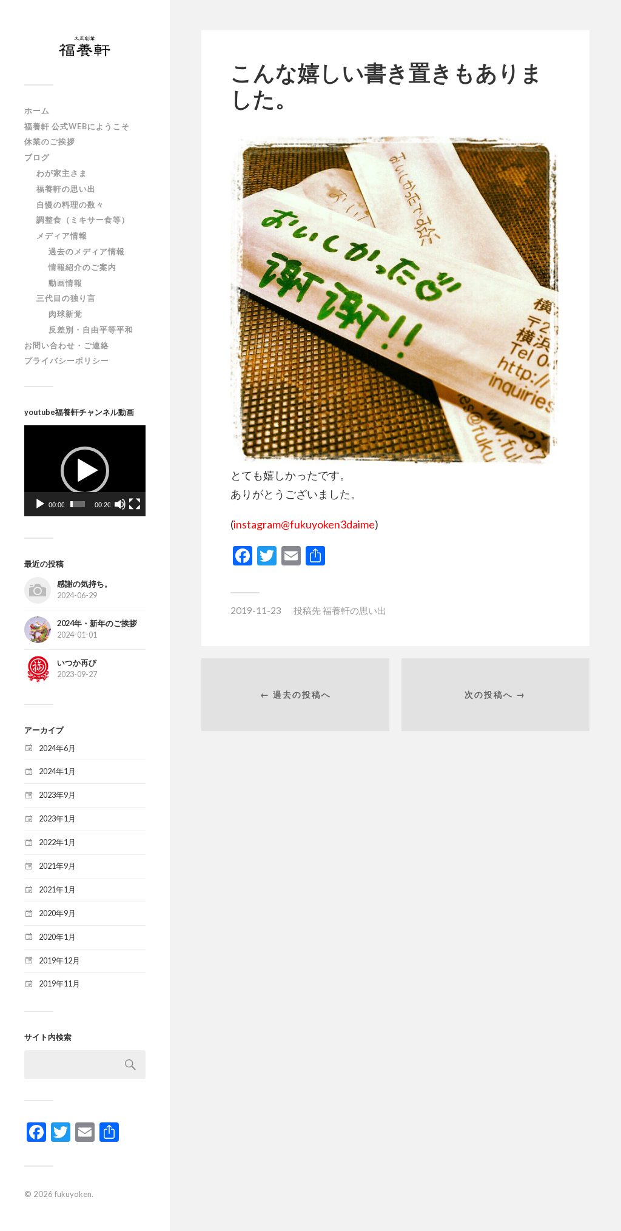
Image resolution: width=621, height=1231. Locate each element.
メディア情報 (61, 235)
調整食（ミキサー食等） (83, 219)
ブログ (37, 157)
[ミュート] (120, 504)
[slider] (77, 504)
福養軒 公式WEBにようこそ (77, 126)
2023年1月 (57, 818)
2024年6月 (57, 748)
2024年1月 (57, 771)
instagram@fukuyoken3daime (304, 524)
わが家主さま (61, 173)
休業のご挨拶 (49, 141)
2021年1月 (57, 889)
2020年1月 (57, 937)
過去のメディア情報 (87, 251)
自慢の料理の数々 (70, 204)
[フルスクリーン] (135, 504)
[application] (85, 470)
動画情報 (65, 283)
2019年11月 (59, 983)
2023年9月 (57, 795)
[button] (85, 471)
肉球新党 (65, 314)
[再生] (40, 504)
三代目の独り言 (66, 298)
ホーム (37, 110)
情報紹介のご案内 (82, 267)
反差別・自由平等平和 (91, 329)
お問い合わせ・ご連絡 (66, 345)
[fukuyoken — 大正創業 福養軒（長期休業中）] (85, 46)
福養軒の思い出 (66, 189)
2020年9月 (57, 913)
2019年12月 (59, 960)
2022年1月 (57, 842)
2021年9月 (57, 866)
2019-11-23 (255, 610)
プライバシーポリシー (66, 360)
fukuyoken (73, 1194)
